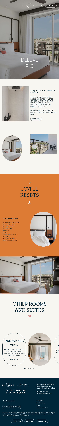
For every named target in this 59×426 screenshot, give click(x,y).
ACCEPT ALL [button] (17, 421)
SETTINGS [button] (29, 421)
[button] (24, 368)
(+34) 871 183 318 (42, 391)
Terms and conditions (42, 408)
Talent (38, 405)
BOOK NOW (36, 119)
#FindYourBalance (8, 401)
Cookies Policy (25, 415)
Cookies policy (40, 403)
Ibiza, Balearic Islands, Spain (46, 388)
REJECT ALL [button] (42, 421)
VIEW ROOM (14, 359)
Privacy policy (40, 400)
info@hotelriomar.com (43, 393)
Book (51, 5)
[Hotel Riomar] (29, 5)
